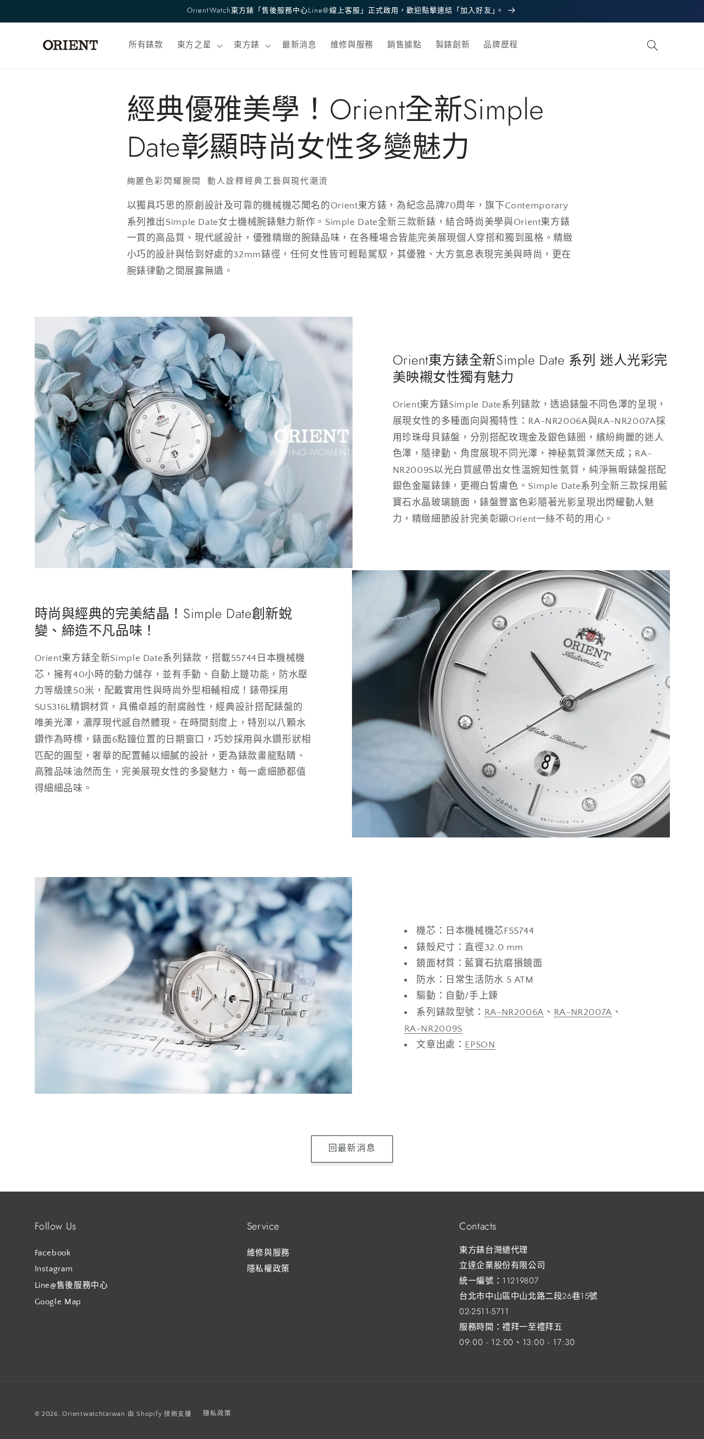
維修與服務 (268, 1252)
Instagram (54, 1269)
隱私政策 (217, 1413)
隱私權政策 (268, 1269)
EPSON (480, 1045)
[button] (198, 46)
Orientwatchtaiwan (93, 1413)
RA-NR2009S (433, 1029)
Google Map (58, 1301)
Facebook (53, 1252)
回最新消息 (351, 1149)
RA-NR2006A (514, 1012)
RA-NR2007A (583, 1012)
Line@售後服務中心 (71, 1285)
